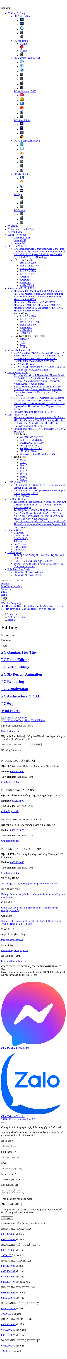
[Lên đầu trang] (2, 1122)
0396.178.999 (8, 1276)
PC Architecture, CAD (25, 91)
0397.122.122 (8, 1282)
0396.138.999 (8, 1271)
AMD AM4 (26, 277)
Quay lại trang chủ (10, 731)
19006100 (6, 1255)
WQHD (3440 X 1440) (31, 448)
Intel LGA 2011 (28, 319)
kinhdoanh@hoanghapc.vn (14, 950)
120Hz (23, 468)
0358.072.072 (8, 1308)
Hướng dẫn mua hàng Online (15, 894)
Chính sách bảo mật (32, 907)
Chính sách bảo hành (11, 907)
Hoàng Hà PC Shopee (21, 924)
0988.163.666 (8, 1292)
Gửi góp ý (7, 1218)
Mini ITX (24, 338)
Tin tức (53, 883)
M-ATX (24, 341)
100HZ (23, 465)
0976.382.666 (8, 1250)
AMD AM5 (26, 279)
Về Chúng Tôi (8, 883)
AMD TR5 (25, 282)
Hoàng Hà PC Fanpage (13, 921)
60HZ (23, 459)
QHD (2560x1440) (29, 445)
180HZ (23, 476)
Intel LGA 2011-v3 (29, 265)
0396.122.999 (17, 800)
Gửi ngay (36, 745)
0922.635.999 (8, 1239)
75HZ (23, 462)
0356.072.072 (17, 830)
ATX (22, 344)
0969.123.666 (17, 771)
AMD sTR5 (26, 333)
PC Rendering (21, 40)
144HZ (23, 471)
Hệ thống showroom (39, 883)
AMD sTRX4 (27, 285)
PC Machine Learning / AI (27, 58)
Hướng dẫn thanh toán (42, 894)
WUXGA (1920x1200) (31, 437)
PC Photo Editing (22, 16)
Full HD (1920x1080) (31, 440)
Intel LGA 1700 (28, 271)
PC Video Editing (22, 120)
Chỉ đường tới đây (10, 782)
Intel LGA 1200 (28, 262)
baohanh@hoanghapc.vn (13, 961)
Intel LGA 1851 (28, 274)
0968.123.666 (17, 862)
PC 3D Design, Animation (27, 140)
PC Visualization (22, 174)
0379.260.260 (8, 1329)
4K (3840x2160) (28, 451)
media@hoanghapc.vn (12, 939)
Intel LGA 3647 (28, 268)
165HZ (23, 473)
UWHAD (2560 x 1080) (32, 442)
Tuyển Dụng (22, 883)
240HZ (23, 479)
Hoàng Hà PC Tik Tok (36, 921)
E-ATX (23, 347)
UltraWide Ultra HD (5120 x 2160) (37, 454)
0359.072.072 (8, 1335)
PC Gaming (19, 210)
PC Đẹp (18, 194)
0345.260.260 (8, 1345)
